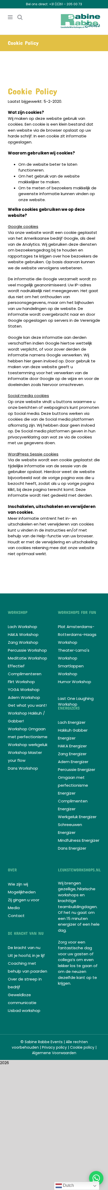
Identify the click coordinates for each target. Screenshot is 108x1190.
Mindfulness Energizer (78, 840)
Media (14, 907)
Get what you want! (27, 705)
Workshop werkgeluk (27, 744)
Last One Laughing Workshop (76, 701)
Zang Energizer (72, 754)
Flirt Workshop (21, 681)
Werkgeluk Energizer (77, 816)
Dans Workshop (23, 768)
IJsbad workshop (24, 1010)
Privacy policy (54, 1047)
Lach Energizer (71, 722)
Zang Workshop (23, 642)
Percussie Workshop (27, 650)
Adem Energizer (73, 761)
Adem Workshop (24, 697)
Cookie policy (82, 1047)
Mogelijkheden (22, 892)
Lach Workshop (22, 626)
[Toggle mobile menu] (10, 17)
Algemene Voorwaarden (54, 1052)
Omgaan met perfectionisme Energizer (73, 785)
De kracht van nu (24, 947)
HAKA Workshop (23, 634)
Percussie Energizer (76, 769)
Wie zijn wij (18, 884)
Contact (16, 915)
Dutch (68, 1185)
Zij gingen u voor (23, 900)
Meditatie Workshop (27, 658)
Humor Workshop (74, 681)
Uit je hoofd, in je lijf (26, 955)
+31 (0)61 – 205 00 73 (65, 4)
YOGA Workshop (24, 689)
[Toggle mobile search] (20, 17)
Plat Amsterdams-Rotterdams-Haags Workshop (77, 634)
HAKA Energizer (72, 746)
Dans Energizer (72, 848)
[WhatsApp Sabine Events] (96, 1178)
